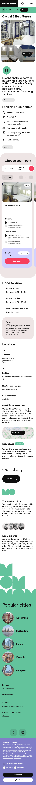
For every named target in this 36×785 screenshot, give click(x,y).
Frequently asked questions (12, 706)
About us (9, 479)
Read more (7, 100)
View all (25, 54)
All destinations (8, 689)
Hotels (24, 10)
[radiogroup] (17, 224)
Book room (17, 261)
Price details (9, 256)
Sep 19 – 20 (23, 253)
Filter (9, 177)
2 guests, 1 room (21, 168)
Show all (6, 147)
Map (31, 10)
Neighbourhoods (12, 10)
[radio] (6, 222)
